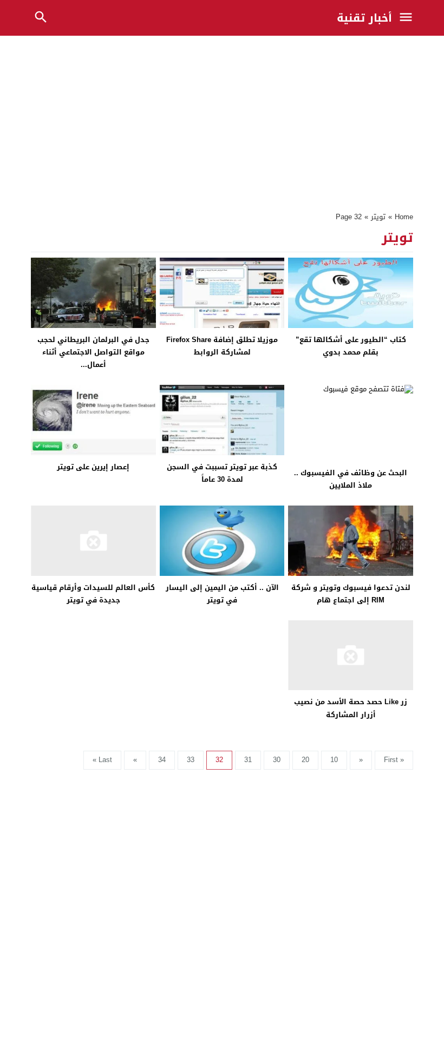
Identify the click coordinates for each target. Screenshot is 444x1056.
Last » (102, 759)
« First (394, 759)
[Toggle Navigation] (408, 18)
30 (276, 759)
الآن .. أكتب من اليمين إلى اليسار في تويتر (222, 594)
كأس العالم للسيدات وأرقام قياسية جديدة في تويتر (93, 594)
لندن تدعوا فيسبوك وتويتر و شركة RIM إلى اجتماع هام (350, 594)
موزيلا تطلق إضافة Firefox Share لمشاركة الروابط (222, 346)
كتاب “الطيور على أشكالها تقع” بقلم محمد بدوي (351, 346)
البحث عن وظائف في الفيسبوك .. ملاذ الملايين (350, 479)
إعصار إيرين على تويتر (93, 467)
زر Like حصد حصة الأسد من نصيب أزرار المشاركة (350, 708)
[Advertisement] (222, 120)
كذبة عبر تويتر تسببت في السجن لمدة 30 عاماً (222, 473)
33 (190, 759)
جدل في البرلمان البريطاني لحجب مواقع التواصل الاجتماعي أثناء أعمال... (93, 352)
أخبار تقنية (364, 18)
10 (334, 759)
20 (305, 759)
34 (162, 759)
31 (248, 759)
